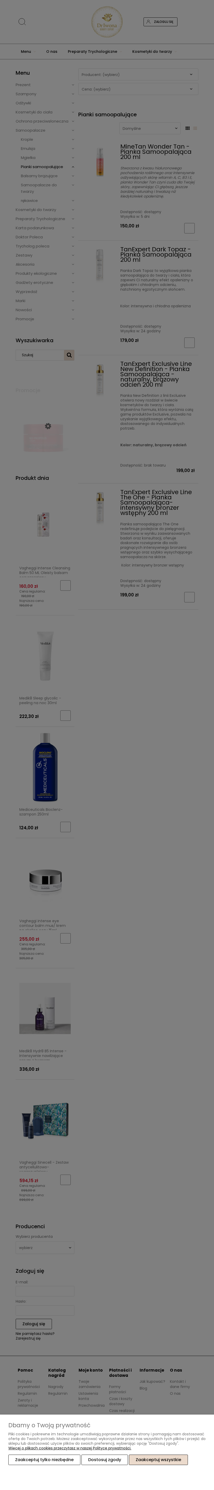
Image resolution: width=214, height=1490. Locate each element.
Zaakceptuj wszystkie (158, 1460)
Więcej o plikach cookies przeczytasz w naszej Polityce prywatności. (69, 1448)
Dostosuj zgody (104, 1460)
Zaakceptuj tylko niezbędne (44, 1460)
